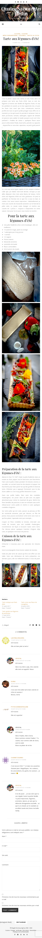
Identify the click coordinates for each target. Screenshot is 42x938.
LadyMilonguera (17, 638)
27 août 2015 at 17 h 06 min (22, 787)
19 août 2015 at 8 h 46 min (22, 729)
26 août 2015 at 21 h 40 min (18, 759)
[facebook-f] (15, 2)
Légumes (22, 35)
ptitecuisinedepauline (19, 707)
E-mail (4, 846)
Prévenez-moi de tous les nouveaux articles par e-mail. (20, 905)
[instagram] (21, 2)
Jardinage (19, 930)
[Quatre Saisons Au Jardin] (21, 12)
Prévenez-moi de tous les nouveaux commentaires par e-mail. (20, 898)
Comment (5, 865)
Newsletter (33, 930)
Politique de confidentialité (21, 932)
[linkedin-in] (24, 2)
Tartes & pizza (33, 35)
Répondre (14, 643)
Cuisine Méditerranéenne (15, 34)
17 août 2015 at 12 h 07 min (18, 640)
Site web (5, 855)
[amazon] (26, 2)
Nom (4, 836)
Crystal (18, 658)
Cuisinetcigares (17, 758)
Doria (13, 681)
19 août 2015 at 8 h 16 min (18, 709)
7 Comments (25, 42)
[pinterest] (18, 2)
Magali (6, 625)
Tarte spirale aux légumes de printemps (10, 612)
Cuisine (17, 34)
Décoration (25, 930)
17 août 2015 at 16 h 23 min (22, 660)
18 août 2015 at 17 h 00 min (18, 683)
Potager (13, 930)
